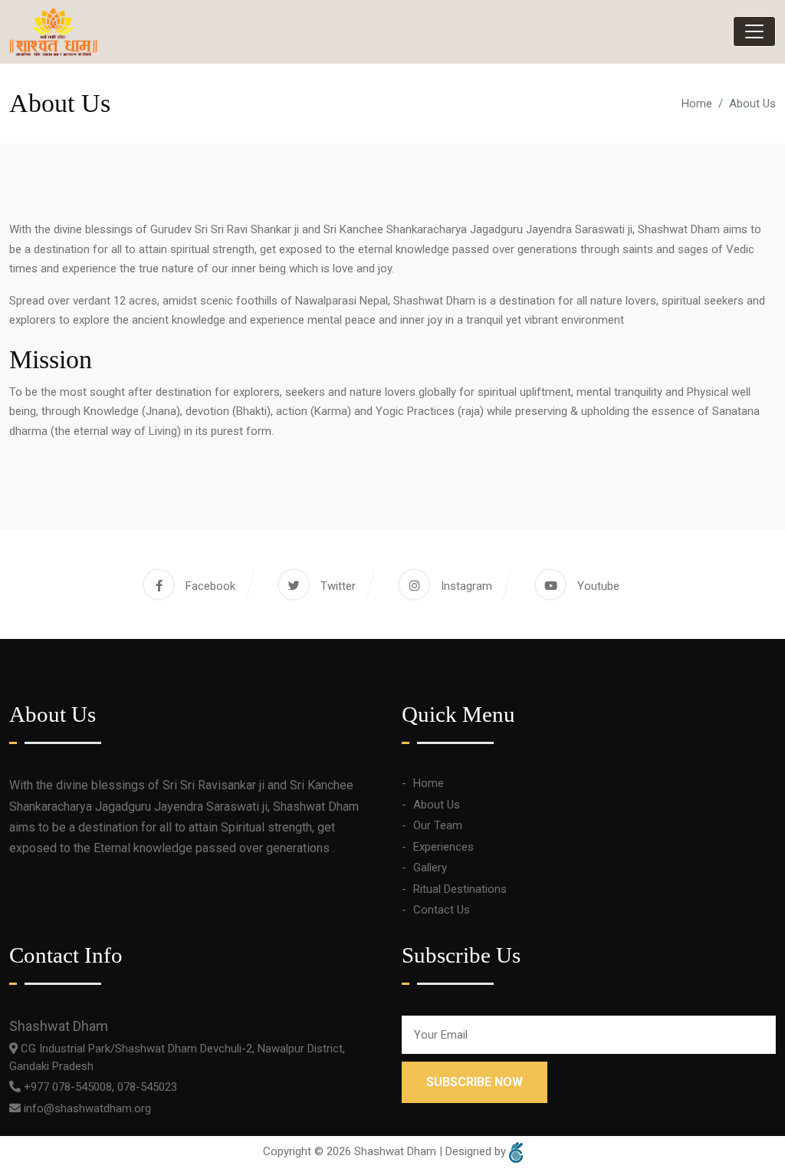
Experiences (443, 847)
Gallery (430, 867)
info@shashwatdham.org (86, 1108)
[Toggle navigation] (754, 31)
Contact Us (441, 910)
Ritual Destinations (460, 889)
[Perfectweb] (516, 1152)
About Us (436, 805)
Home (697, 103)
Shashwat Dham (395, 1152)
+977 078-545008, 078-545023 (99, 1087)
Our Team (437, 825)
